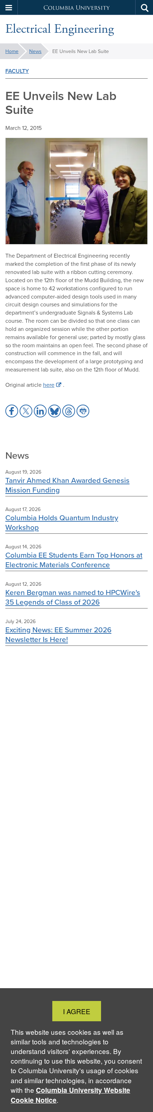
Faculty (17, 71)
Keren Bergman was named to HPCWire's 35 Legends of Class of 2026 (72, 597)
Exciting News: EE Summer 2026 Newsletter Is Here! (58, 634)
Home (12, 51)
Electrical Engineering (59, 29)
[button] (9, 7)
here (48, 385)
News (35, 51)
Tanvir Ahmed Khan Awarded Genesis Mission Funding (67, 485)
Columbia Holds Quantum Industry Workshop (61, 522)
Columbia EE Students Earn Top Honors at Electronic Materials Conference (73, 560)
